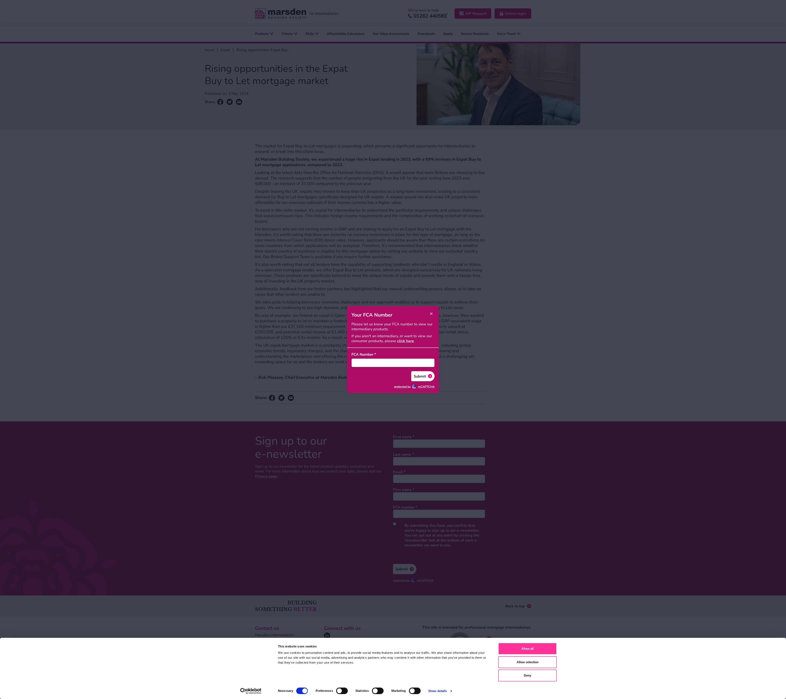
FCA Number (363, 354)
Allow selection (528, 662)
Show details (437, 691)
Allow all (527, 648)
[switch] (342, 691)
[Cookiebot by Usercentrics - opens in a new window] (251, 691)
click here (405, 340)
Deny (527, 675)
